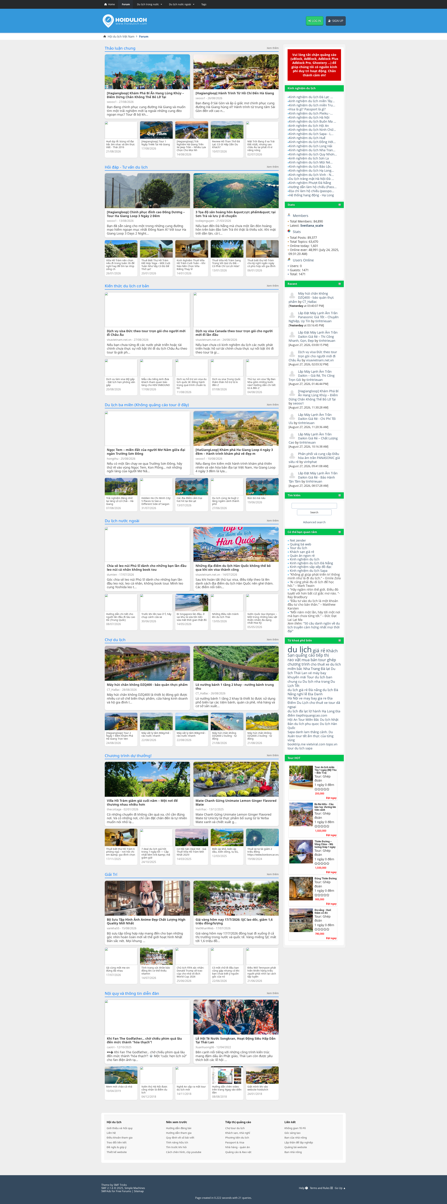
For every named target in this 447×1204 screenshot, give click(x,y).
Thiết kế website (117, 1152)
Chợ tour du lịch (235, 1128)
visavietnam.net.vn (320, 360)
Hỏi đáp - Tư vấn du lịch (126, 167)
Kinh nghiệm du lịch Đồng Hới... (312, 142)
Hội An (292, 719)
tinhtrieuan (323, 321)
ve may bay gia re (313, 698)
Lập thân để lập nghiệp (298, 1142)
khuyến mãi (297, 677)
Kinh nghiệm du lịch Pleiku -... (311, 113)
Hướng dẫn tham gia (179, 1132)
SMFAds (106, 1191)
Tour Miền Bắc (308, 719)
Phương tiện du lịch (237, 1137)
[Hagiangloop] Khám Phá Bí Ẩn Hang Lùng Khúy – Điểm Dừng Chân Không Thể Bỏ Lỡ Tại (314, 395)
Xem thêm (273, 48)
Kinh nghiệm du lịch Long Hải (310, 146)
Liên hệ (111, 1132)
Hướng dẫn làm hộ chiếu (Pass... (313, 187)
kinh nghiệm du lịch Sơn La (309, 158)
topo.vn (331, 744)
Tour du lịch (298, 548)
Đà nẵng (315, 690)
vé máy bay (317, 672)
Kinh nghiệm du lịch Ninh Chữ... (312, 129)
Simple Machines (134, 1188)
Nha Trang (311, 668)
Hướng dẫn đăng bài (178, 1128)
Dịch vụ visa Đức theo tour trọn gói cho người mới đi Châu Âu (313, 356)
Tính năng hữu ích (177, 1142)
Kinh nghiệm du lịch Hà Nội (309, 117)
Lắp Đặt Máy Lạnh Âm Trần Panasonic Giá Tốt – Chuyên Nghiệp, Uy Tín (314, 317)
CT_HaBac (309, 302)
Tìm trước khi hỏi (176, 1147)
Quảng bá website (295, 1147)
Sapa (291, 732)
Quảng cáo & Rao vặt (238, 1152)
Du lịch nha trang (316, 681)
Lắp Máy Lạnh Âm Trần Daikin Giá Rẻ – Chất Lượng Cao (313, 438)
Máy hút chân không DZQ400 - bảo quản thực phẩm (311, 297)
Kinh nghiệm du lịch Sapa (308, 570)
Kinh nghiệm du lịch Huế (307, 138)
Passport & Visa (234, 1142)
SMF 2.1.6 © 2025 (112, 1188)
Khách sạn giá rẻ (302, 552)
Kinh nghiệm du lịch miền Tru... (312, 105)
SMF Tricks (120, 1185)
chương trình (299, 664)
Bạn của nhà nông (295, 1137)
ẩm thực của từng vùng (311, 738)
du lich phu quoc (306, 724)
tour (291, 748)
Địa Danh (315, 694)
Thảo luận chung (120, 48)
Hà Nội (293, 698)
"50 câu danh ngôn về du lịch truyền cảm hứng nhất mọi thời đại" (314, 627)
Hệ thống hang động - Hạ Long (311, 195)
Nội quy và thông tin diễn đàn (132, 993)
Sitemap (139, 1191)
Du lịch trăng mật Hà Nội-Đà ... (311, 179)
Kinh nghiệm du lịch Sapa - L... (311, 134)
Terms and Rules (320, 1188)
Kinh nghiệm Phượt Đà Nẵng (310, 183)
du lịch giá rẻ (298, 690)
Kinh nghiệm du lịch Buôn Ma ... (312, 121)
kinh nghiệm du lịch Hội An (309, 125)
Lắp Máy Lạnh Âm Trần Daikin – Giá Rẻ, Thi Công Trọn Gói (312, 375)
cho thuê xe (318, 702)
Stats (291, 205)
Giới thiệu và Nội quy (120, 1128)
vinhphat (310, 462)
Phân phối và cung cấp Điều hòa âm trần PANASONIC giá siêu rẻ (314, 458)
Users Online (303, 260)
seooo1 (298, 403)
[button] (149, 4)
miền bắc (295, 668)
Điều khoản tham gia (120, 1137)
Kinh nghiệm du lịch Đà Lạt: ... (311, 97)
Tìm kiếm (294, 495)
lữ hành (315, 711)
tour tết (301, 736)
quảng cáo (305, 655)
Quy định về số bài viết (180, 1137)
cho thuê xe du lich (326, 664)
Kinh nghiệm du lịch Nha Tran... (312, 150)
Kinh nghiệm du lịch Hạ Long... (311, 170)
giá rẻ (319, 650)
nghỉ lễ (302, 694)
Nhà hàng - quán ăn (237, 1147)
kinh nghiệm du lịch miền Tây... (312, 101)
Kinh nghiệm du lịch (304, 559)
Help (302, 1188)
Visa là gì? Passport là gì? (307, 109)
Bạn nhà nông (293, 1152)
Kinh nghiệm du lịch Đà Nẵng (311, 563)
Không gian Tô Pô (295, 1128)
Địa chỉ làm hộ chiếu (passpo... (311, 191)
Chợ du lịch (115, 639)
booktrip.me (297, 744)
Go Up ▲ (340, 1188)
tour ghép (327, 659)
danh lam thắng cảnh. (312, 732)
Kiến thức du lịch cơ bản (127, 285)
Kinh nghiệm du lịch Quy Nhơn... (313, 154)
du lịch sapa (303, 748)
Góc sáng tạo (292, 1132)
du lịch (300, 649)
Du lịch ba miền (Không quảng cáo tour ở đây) (147, 404)
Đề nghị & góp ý (116, 1147)
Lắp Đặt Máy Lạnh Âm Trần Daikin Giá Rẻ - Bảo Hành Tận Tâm (313, 477)
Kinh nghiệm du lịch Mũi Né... (311, 162)
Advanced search (314, 522)
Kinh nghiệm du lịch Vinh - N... (311, 175)
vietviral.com (315, 744)
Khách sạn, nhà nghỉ (237, 1132)
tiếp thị (322, 655)
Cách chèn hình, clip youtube (183, 1152)
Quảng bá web (300, 544)
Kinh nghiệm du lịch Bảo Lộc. (310, 166)
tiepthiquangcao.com (311, 715)
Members (300, 215)
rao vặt (294, 659)
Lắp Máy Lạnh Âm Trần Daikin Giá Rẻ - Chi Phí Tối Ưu (312, 419)
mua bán (309, 659)
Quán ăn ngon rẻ (302, 555)
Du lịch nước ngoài (122, 520)
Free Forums (123, 1191)
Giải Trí (111, 874)
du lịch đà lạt (298, 711)
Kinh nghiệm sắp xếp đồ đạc (311, 567)
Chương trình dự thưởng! (128, 755)
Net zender (298, 540)
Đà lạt (325, 668)
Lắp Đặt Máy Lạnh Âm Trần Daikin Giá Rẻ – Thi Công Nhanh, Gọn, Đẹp (313, 336)
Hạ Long (328, 711)
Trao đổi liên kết (116, 1142)
